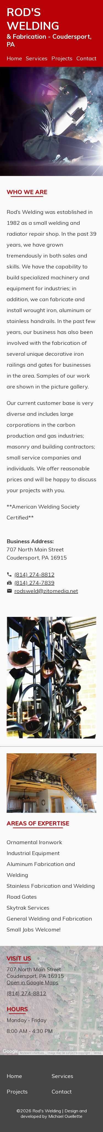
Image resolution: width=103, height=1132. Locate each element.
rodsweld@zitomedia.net (46, 590)
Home (14, 58)
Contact (86, 58)
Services (37, 58)
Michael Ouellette (65, 1116)
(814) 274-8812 (34, 574)
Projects (62, 58)
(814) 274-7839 (34, 582)
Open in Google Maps (33, 982)
